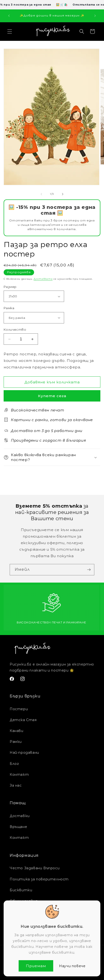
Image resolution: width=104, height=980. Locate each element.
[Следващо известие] (95, 15)
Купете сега (52, 396)
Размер (10, 287)
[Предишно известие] (9, 15)
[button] (9, 31)
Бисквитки (21, 890)
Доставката (43, 278)
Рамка (9, 308)
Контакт (19, 774)
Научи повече (72, 966)
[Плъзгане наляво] (41, 194)
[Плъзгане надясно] (62, 194)
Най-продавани (24, 752)
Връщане (18, 827)
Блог (14, 763)
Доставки (20, 816)
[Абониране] (88, 569)
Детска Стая (23, 720)
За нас (16, 785)
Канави (16, 731)
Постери (19, 709)
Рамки (16, 741)
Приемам (36, 966)
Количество (15, 329)
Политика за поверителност (39, 879)
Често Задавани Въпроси (34, 868)
